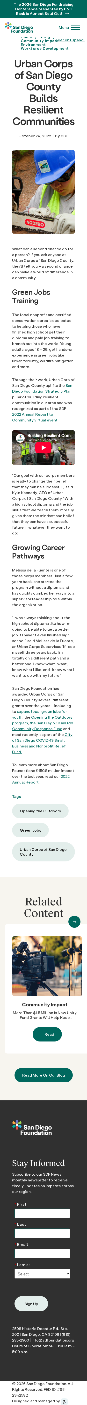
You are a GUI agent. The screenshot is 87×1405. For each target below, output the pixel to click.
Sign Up (31, 1303)
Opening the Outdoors (40, 810)
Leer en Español (70, 39)
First (20, 1204)
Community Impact (44, 1004)
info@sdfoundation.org (52, 1339)
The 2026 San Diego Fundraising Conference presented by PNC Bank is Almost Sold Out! (43, 9)
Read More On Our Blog (43, 1075)
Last (20, 1224)
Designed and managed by (36, 1400)
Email (21, 1244)
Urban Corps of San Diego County (43, 852)
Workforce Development (45, 48)
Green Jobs (30, 830)
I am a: (22, 1264)
